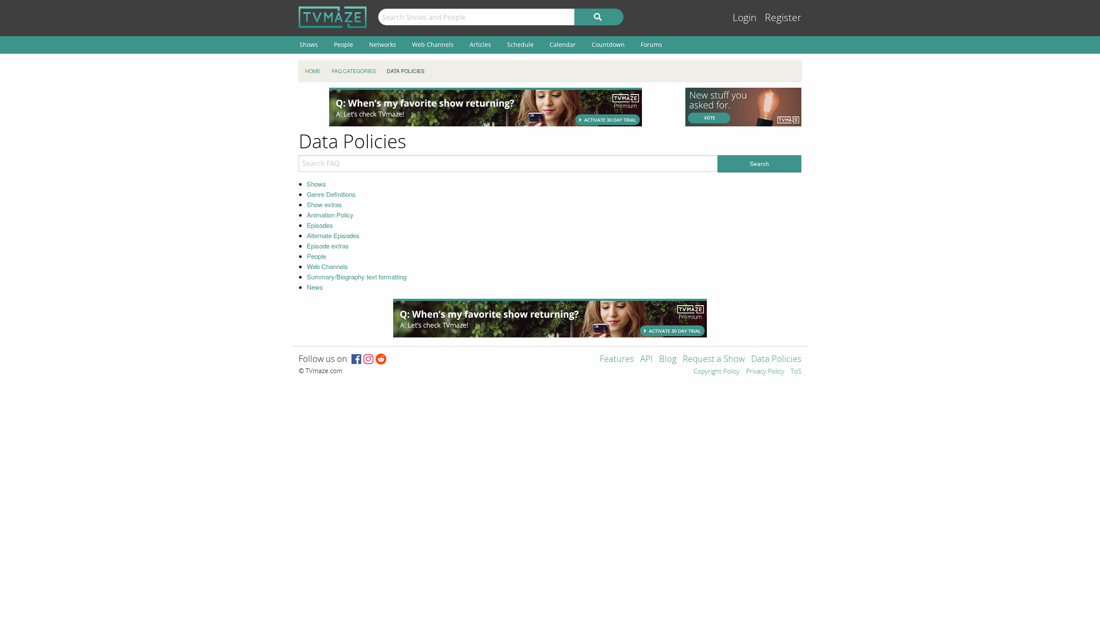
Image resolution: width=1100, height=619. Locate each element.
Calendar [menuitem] (563, 44)
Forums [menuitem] (651, 44)
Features (617, 359)
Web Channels (327, 266)
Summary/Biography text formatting (356, 276)
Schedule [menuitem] (520, 44)
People (316, 255)
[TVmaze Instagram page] (368, 359)
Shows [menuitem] (308, 44)
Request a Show (714, 359)
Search (759, 163)
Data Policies (776, 359)
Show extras (324, 204)
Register (783, 18)
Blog (667, 359)
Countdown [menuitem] (608, 44)
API (646, 359)
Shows (316, 183)
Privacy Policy (765, 371)
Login (745, 18)
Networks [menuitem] (382, 44)
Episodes (320, 225)
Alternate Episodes (333, 235)
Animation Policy (330, 214)
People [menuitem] (343, 44)
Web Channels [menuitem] (433, 44)
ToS (796, 371)
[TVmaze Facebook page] (356, 359)
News (315, 286)
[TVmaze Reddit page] (381, 359)
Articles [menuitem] (480, 44)
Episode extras (328, 245)
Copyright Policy (716, 371)
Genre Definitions (331, 194)
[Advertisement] (485, 107)
